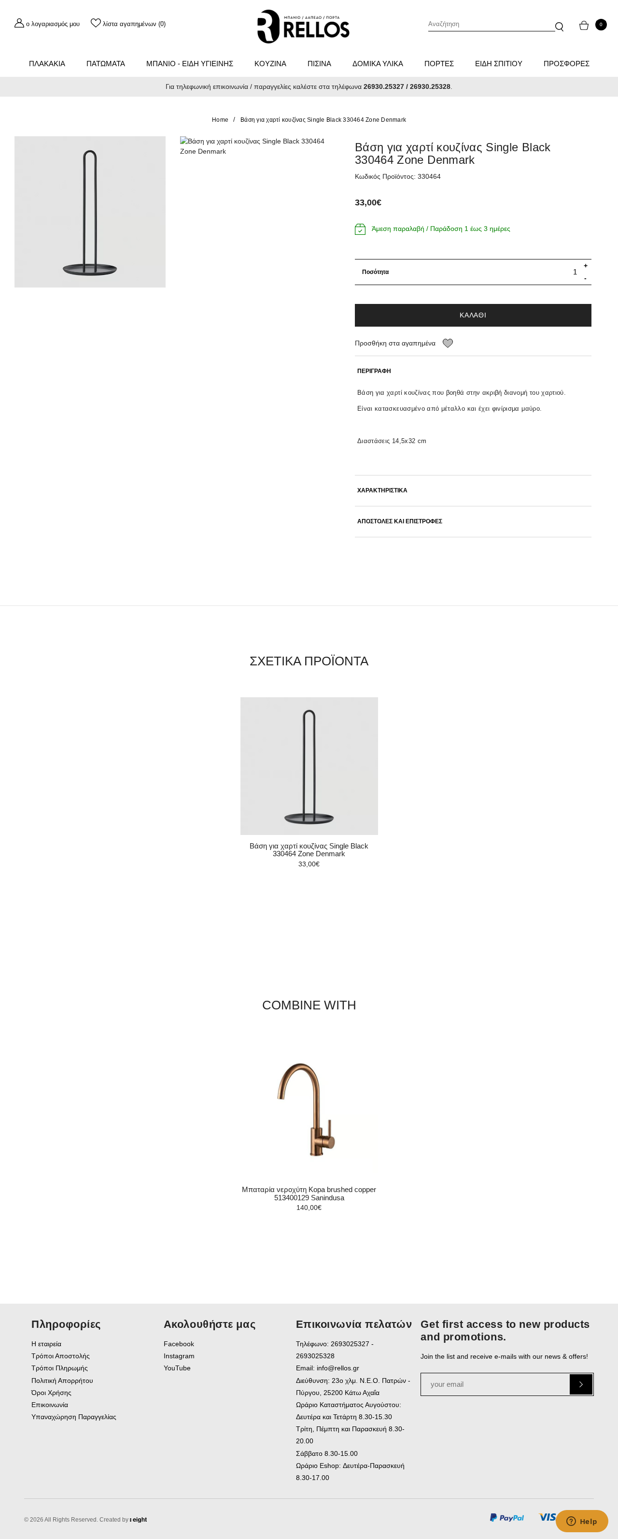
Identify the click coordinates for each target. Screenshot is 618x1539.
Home (220, 119)
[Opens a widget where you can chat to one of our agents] (581, 1522)
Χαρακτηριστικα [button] (382, 491)
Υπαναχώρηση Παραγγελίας (73, 1417)
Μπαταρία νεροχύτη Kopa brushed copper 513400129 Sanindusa (309, 1193)
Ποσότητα (375, 272)
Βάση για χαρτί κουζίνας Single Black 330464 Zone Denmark (323, 119)
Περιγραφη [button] (374, 371)
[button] (559, 22)
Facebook (179, 1344)
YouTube (177, 1368)
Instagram (179, 1356)
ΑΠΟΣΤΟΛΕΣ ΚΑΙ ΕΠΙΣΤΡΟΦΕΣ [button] (399, 521)
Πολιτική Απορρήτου (62, 1380)
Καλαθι (473, 315)
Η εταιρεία (46, 1344)
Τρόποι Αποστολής (60, 1356)
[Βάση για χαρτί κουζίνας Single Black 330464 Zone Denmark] (90, 212)
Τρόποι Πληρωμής (59, 1368)
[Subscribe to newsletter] (581, 1384)
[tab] (473, 371)
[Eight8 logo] (138, 1521)
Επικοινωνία (49, 1405)
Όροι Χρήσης (51, 1392)
